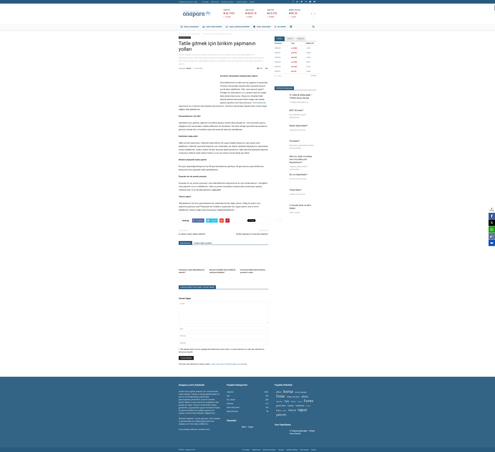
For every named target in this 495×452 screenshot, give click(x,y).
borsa (288, 391)
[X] (492, 222)
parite (284, 411)
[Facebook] (293, 2)
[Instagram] (302, 2)
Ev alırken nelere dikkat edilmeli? (192, 234)
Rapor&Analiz (232, 411)
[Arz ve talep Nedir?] (281, 179)
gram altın (281, 405)
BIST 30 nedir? (296, 110)
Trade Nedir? (295, 190)
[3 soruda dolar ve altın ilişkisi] (281, 210)
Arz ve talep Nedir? (298, 174)
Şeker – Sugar (247, 427)
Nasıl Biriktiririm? (214, 27)
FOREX (279, 39)
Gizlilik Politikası (241, 2)
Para (278, 410)
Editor (189, 68)
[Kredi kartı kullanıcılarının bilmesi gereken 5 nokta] (254, 258)
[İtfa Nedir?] (281, 146)
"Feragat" (279, 76)
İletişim (252, 2)
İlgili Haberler (185, 243)
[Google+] (297, 2)
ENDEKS (300, 39)
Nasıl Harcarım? (264, 27)
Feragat (281, 450)
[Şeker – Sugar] (233, 430)
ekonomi (279, 401)
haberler (300, 405)
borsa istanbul (301, 392)
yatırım (281, 414)
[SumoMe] (492, 243)
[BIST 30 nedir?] (281, 115)
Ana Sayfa (205, 2)
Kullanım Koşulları (227, 2)
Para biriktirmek (259, 103)
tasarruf (194, 186)
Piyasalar (231, 420)
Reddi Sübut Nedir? (298, 125)
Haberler (230, 392)
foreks (299, 402)
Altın (279, 392)
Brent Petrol (295, 10)
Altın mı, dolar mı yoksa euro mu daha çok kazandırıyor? (300, 159)
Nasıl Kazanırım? (191, 27)
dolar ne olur (293, 396)
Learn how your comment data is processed (229, 364)
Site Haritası (304, 450)
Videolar (230, 403)
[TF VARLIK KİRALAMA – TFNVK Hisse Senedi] (281, 100)
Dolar (280, 396)
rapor (302, 409)
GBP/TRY (270, 10)
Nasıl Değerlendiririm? (239, 27)
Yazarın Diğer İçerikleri (203, 243)
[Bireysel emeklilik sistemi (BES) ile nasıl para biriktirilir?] (223, 258)
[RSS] (306, 2)
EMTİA (290, 39)
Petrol (292, 410)
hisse (308, 406)
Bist (228, 396)
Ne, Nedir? (282, 27)
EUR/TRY (227, 10)
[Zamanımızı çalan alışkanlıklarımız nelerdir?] (193, 258)
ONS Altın (249, 10)
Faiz (286, 401)
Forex (314, 75)
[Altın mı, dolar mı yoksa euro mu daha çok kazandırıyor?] (281, 161)
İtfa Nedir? (294, 141)
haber (291, 405)
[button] (313, 27)
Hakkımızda (215, 2)
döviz (305, 396)
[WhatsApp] (492, 229)
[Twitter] (310, 2)
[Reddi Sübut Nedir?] (281, 130)
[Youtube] (314, 2)
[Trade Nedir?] (281, 194)
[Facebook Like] (492, 236)
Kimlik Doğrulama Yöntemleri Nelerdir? (252, 234)
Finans (293, 401)
